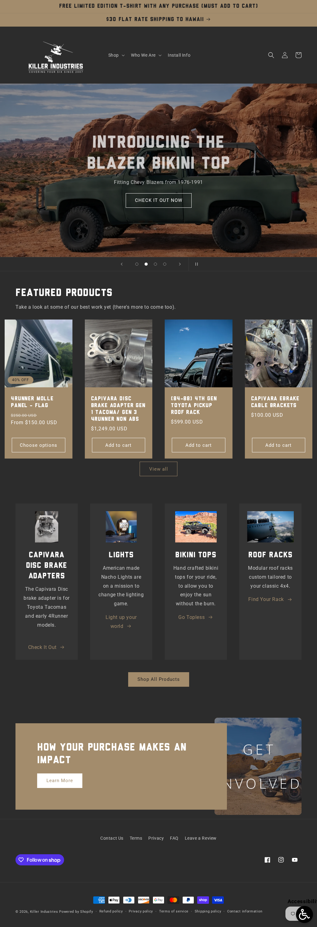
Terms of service (174, 911)
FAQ (174, 838)
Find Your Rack (266, 599)
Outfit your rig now (158, 200)
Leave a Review (201, 838)
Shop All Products (158, 679)
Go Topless (191, 617)
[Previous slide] (121, 264)
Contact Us (112, 838)
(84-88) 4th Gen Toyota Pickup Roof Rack (194, 406)
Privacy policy (141, 911)
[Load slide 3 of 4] (155, 264)
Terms (136, 838)
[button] (116, 55)
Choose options (38, 445)
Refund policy (111, 911)
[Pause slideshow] (195, 264)
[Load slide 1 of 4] (136, 264)
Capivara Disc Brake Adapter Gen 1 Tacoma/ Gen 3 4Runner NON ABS (118, 409)
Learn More (59, 780)
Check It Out (42, 647)
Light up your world (121, 621)
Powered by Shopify (76, 912)
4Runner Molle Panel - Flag (32, 402)
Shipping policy (208, 911)
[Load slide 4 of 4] (164, 264)
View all (158, 469)
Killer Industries (44, 912)
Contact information (244, 911)
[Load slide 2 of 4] (146, 264)
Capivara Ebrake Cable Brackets (275, 402)
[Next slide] (180, 264)
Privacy (156, 838)
